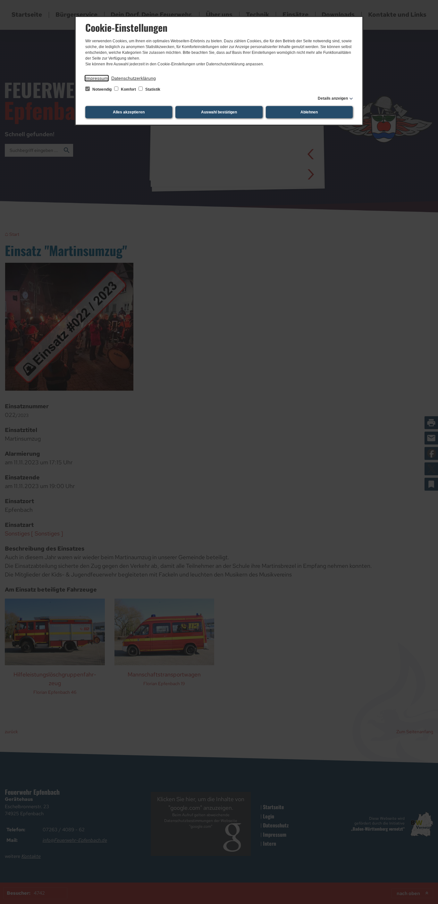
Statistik (152, 89)
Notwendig (102, 89)
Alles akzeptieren (129, 112)
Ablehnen (309, 112)
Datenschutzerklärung (133, 78)
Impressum (96, 78)
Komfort (128, 89)
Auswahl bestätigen (219, 112)
